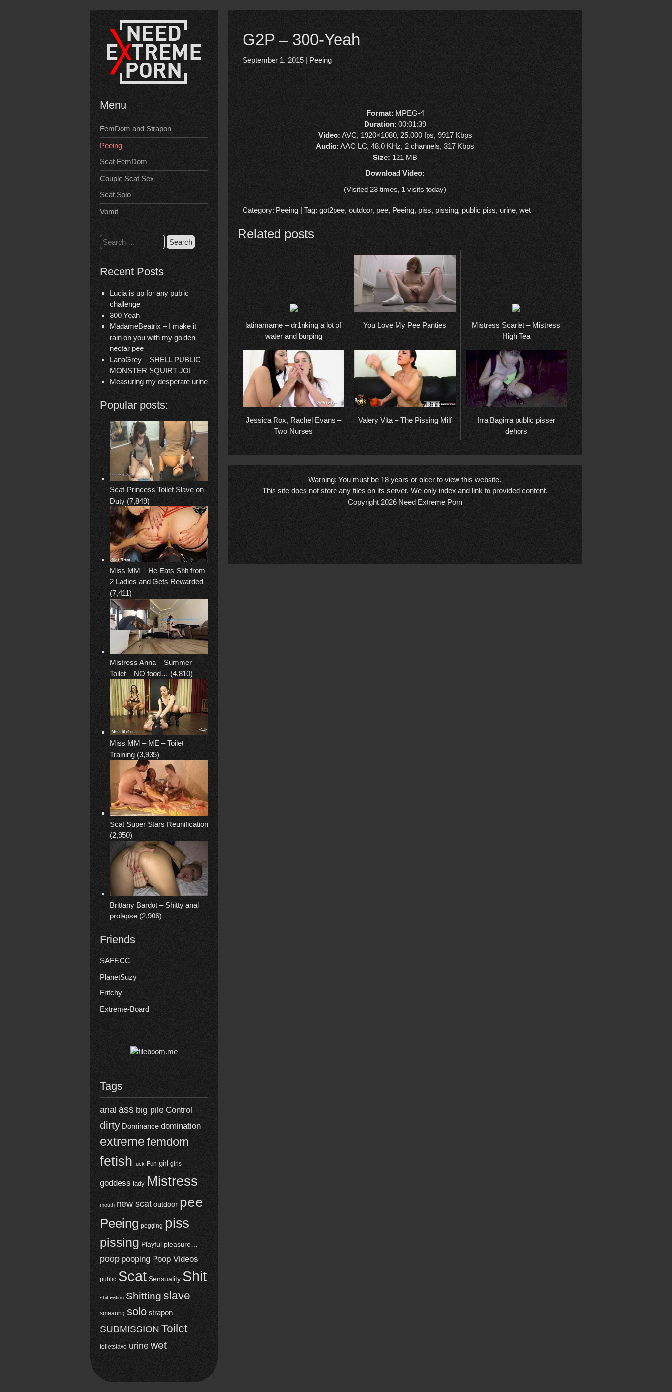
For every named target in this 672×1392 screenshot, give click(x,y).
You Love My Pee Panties (404, 325)
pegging (152, 1225)
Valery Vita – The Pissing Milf (405, 420)
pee (191, 1202)
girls (176, 1163)
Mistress (172, 1181)
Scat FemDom (123, 162)
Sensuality (165, 1279)
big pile (150, 1110)
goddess (115, 1183)
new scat (134, 1204)
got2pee (332, 210)
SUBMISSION (129, 1329)
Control (179, 1110)
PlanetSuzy (118, 977)
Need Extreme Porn (430, 502)
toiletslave (113, 1346)
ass (126, 1109)
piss (177, 1223)
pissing (119, 1242)
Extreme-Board (124, 1009)
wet (159, 1345)
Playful (151, 1244)
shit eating (112, 1297)
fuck (139, 1164)
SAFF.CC (115, 960)
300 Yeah (125, 315)
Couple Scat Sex (127, 178)
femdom (168, 1141)
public (108, 1279)
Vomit (109, 211)
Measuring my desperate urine (159, 382)
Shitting (143, 1295)
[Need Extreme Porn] (154, 81)
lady (139, 1183)
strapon (161, 1312)
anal (108, 1110)
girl (163, 1163)
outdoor (165, 1204)
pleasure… (181, 1244)
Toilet (174, 1328)
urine (139, 1346)
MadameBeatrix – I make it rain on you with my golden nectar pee (153, 337)
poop (110, 1258)
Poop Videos (175, 1259)
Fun (152, 1163)
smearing (112, 1313)
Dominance (140, 1126)
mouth (107, 1205)
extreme (122, 1141)
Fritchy (111, 992)
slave (176, 1295)
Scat (132, 1276)
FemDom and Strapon (135, 129)
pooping (136, 1259)
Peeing (111, 145)
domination (181, 1126)
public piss (479, 210)
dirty (110, 1125)
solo (137, 1311)
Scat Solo (115, 194)
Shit (195, 1276)
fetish (116, 1161)
